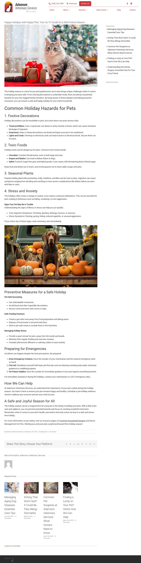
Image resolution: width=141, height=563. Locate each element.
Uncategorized (43, 432)
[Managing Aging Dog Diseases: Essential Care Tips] (11, 483)
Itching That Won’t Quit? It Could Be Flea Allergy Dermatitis (31, 505)
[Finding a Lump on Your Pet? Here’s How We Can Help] (70, 483)
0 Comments (52, 432)
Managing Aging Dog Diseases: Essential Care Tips (10, 505)
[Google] (131, 4)
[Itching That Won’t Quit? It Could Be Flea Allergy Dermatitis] (31, 483)
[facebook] (127, 4)
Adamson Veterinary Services (14, 432)
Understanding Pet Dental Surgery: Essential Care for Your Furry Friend (121, 70)
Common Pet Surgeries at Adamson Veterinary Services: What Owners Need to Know (121, 49)
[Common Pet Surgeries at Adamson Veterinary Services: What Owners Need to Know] (51, 483)
